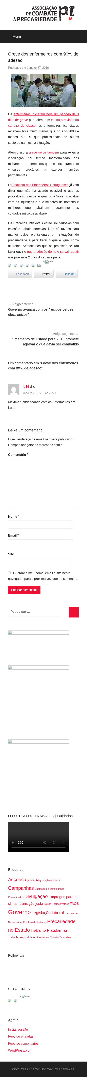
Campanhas (21, 888)
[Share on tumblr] (34, 266)
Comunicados (15, 897)
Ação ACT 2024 (52, 880)
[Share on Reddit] (22, 266)
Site (11, 554)
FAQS (74, 904)
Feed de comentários (23, 1043)
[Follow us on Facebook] (10, 1001)
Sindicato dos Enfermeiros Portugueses (39, 185)
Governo (19, 912)
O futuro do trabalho (34, 922)
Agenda (29, 880)
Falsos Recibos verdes (56, 904)
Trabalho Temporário (60, 937)
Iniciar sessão (18, 1029)
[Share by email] (39, 266)
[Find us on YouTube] (16, 1001)
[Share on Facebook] (10, 266)
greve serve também (44, 152)
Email (13, 535)
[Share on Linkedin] (28, 266)
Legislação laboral (48, 912)
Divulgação (36, 896)
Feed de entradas (20, 1036)
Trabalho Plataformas (49, 930)
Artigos (39, 880)
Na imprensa (15, 922)
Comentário (18, 454)
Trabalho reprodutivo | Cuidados (28, 937)
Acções (16, 879)
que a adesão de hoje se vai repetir (53, 251)
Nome (13, 516)
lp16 (26, 386)
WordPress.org (19, 1050)
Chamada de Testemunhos (49, 889)
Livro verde (71, 913)
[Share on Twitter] (16, 266)
